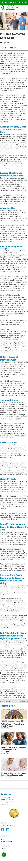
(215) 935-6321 (4, 804)
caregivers (3, 105)
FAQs (2, 839)
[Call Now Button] (4, 854)
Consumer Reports (6, 470)
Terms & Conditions (6, 846)
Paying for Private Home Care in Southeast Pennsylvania (13, 774)
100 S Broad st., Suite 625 (7, 800)
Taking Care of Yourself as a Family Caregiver (12, 725)
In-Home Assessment (6, 841)
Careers (3, 844)
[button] (24, 7)
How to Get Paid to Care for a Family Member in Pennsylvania (13, 749)
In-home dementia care (8, 95)
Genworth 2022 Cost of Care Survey (14, 587)
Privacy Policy (4, 848)
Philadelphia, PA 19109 (7, 802)
